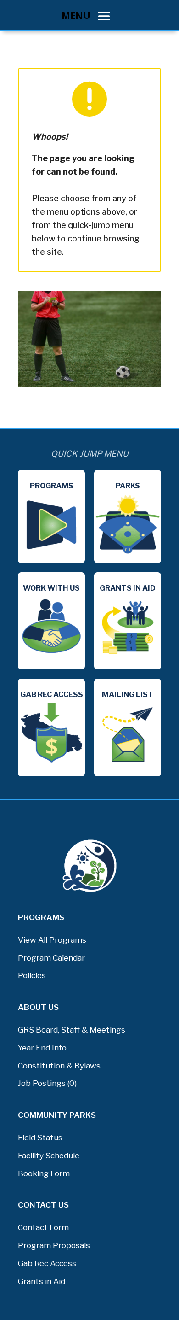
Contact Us (43, 1204)
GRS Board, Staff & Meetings (71, 1029)
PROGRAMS (41, 917)
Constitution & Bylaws (59, 1065)
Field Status (40, 1137)
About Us (38, 1007)
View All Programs (52, 940)
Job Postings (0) (47, 1083)
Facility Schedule (48, 1155)
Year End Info (42, 1047)
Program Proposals (54, 1245)
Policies (32, 975)
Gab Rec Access (47, 1263)
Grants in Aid (41, 1281)
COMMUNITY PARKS (57, 1115)
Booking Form (44, 1173)
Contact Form (43, 1227)
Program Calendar (51, 957)
